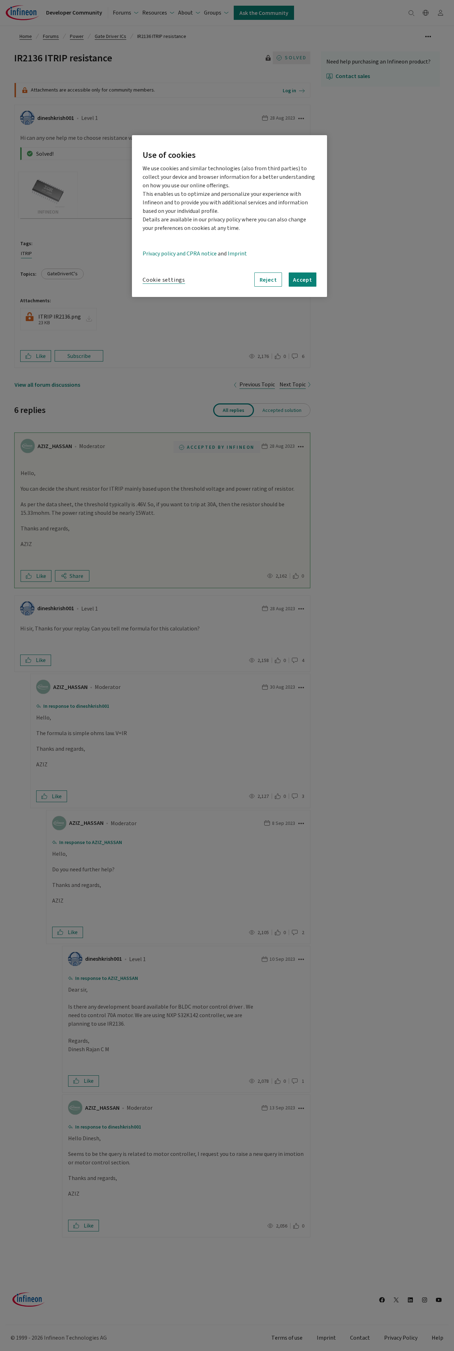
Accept (302, 279)
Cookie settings (164, 280)
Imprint (237, 254)
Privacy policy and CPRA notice (180, 254)
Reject (268, 279)
